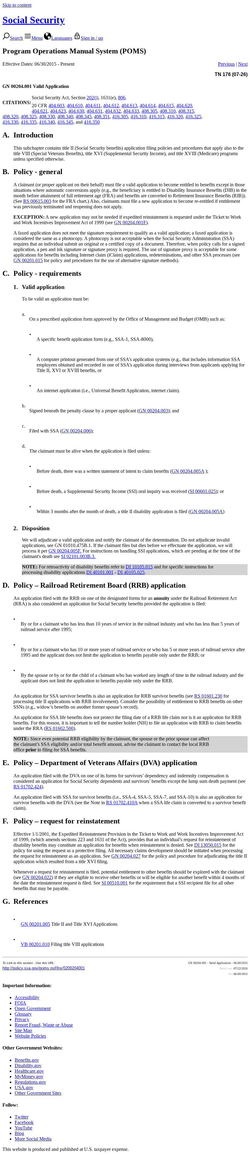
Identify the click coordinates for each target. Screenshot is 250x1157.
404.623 (58, 111)
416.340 (47, 122)
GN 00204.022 (37, 877)
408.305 (149, 111)
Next (243, 64)
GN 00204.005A (188, 471)
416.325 (193, 116)
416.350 (92, 122)
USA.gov (24, 1087)
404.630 (76, 111)
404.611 (93, 105)
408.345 (83, 116)
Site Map (23, 1030)
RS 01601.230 (208, 696)
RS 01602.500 (59, 728)
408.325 (29, 116)
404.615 (166, 105)
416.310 (138, 116)
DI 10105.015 (139, 566)
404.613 (129, 105)
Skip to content (16, 5)
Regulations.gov (30, 1082)
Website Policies (30, 1035)
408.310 (168, 111)
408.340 (65, 116)
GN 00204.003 (153, 410)
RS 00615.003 (37, 201)
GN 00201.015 (28, 260)
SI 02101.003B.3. (78, 556)
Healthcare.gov (29, 1071)
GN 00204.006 (76, 430)
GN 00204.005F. (64, 550)
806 (121, 97)
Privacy (22, 1019)
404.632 (113, 111)
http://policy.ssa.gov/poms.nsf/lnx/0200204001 (43, 968)
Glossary (23, 1013)
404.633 (131, 111)
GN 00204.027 (126, 856)
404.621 (40, 111)
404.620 (184, 105)
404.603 (56, 105)
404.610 (75, 105)
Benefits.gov (27, 1060)
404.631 (94, 111)
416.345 (65, 122)
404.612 (111, 105)
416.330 (10, 122)
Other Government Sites (38, 1093)
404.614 (147, 105)
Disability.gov (28, 1065)
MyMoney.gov (29, 1076)
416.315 (157, 116)
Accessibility (27, 997)
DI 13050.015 (207, 845)
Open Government (33, 1008)
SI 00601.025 (203, 491)
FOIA (20, 1003)
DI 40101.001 (99, 572)
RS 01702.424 (27, 786)
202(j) (92, 97)
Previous (226, 64)
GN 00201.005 (35, 924)
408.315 (186, 111)
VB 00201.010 (35, 944)
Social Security (33, 19)
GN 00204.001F (130, 222)
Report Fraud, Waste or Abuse (44, 1024)
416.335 (29, 122)
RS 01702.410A (122, 802)
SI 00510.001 (115, 882)
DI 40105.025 (131, 572)
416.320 (175, 116)
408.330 (47, 116)
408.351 (102, 116)
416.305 (120, 116)
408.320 (10, 116)
